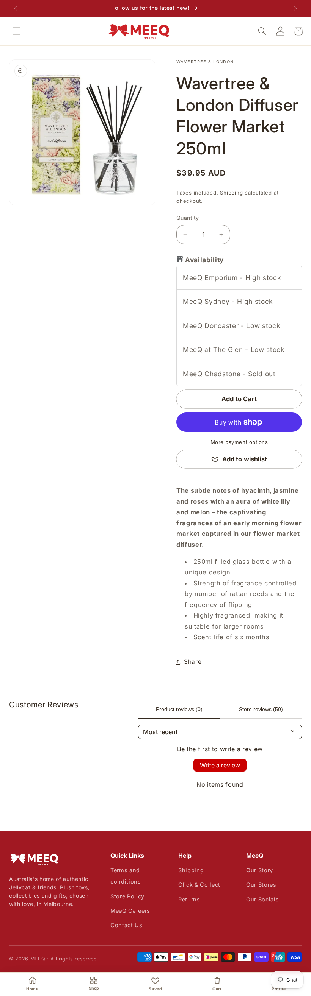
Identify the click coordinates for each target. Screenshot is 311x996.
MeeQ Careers (130, 910)
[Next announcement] (295, 8)
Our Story (259, 870)
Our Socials (262, 899)
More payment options (239, 442)
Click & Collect (199, 884)
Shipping (231, 193)
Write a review (220, 765)
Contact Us (126, 925)
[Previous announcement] (15, 8)
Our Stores (261, 884)
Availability (204, 260)
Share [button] (192, 661)
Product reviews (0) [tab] (179, 709)
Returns (189, 899)
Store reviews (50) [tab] (261, 709)
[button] (17, 31)
